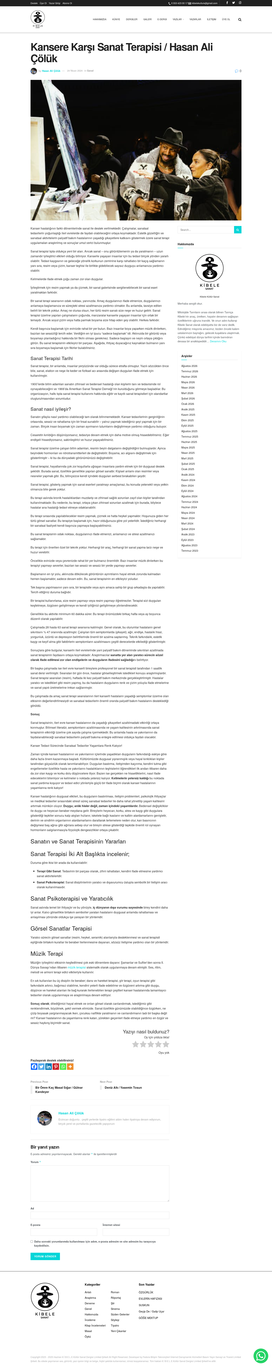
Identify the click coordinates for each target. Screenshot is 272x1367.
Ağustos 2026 (189, 366)
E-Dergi (162, 19)
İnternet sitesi (111, 1225)
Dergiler (131, 19)
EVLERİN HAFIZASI (150, 1298)
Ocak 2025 (187, 469)
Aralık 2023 (187, 534)
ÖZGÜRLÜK (146, 1292)
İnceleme (90, 1320)
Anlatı (88, 1292)
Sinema (115, 1309)
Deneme (90, 1303)
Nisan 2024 (188, 518)
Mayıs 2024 (188, 512)
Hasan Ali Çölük (51, 70)
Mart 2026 (187, 393)
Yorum (36, 1162)
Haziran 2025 (189, 442)
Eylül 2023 (187, 540)
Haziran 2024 (189, 507)
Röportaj (116, 1298)
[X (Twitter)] (233, 3)
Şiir (113, 1303)
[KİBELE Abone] (260, 1356)
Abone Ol (67, 3)
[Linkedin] (48, 1066)
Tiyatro (115, 1325)
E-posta (35, 1225)
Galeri (147, 19)
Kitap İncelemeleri (95, 1325)
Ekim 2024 (187, 485)
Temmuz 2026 (189, 371)
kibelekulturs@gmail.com (204, 3)
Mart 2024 (187, 523)
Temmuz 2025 (189, 436)
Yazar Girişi (54, 3)
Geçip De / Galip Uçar (151, 1311)
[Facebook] (227, 3)
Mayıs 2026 (188, 382)
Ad (32, 1208)
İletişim (211, 19)
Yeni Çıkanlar (118, 1331)
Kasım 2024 (188, 480)
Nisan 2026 (188, 387)
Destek (34, 3)
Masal (88, 1331)
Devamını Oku (218, 341)
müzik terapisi (77, 967)
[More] (70, 1066)
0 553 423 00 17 (179, 3)
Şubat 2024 (188, 529)
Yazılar (177, 19)
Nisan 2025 (188, 453)
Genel (90, 70)
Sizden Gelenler (120, 1314)
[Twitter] (41, 1066)
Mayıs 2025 (188, 447)
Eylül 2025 (187, 425)
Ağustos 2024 (189, 496)
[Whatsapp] (63, 1066)
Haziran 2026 (189, 376)
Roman (115, 1292)
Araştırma (90, 1298)
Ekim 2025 (187, 420)
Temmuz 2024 (189, 502)
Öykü (88, 1336)
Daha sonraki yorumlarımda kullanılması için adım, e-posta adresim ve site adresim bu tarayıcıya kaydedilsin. (95, 1243)
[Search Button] (237, 229)
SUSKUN (144, 1305)
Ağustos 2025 (189, 431)
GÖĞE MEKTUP (148, 1318)
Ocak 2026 (187, 404)
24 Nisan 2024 (75, 70)
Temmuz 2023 (189, 550)
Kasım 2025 (188, 414)
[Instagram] (240, 3)
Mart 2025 (187, 458)
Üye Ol (43, 3)
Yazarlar (195, 19)
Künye (116, 19)
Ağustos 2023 (189, 545)
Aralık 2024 (187, 474)
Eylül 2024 (187, 491)
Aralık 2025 (187, 409)
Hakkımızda (99, 19)
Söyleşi (115, 1320)
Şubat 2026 (188, 398)
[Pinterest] (56, 1066)
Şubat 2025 (188, 463)
